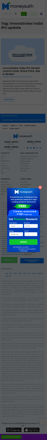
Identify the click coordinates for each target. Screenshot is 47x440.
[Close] (40, 187)
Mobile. (11, 231)
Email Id (27, 223)
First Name (13, 223)
